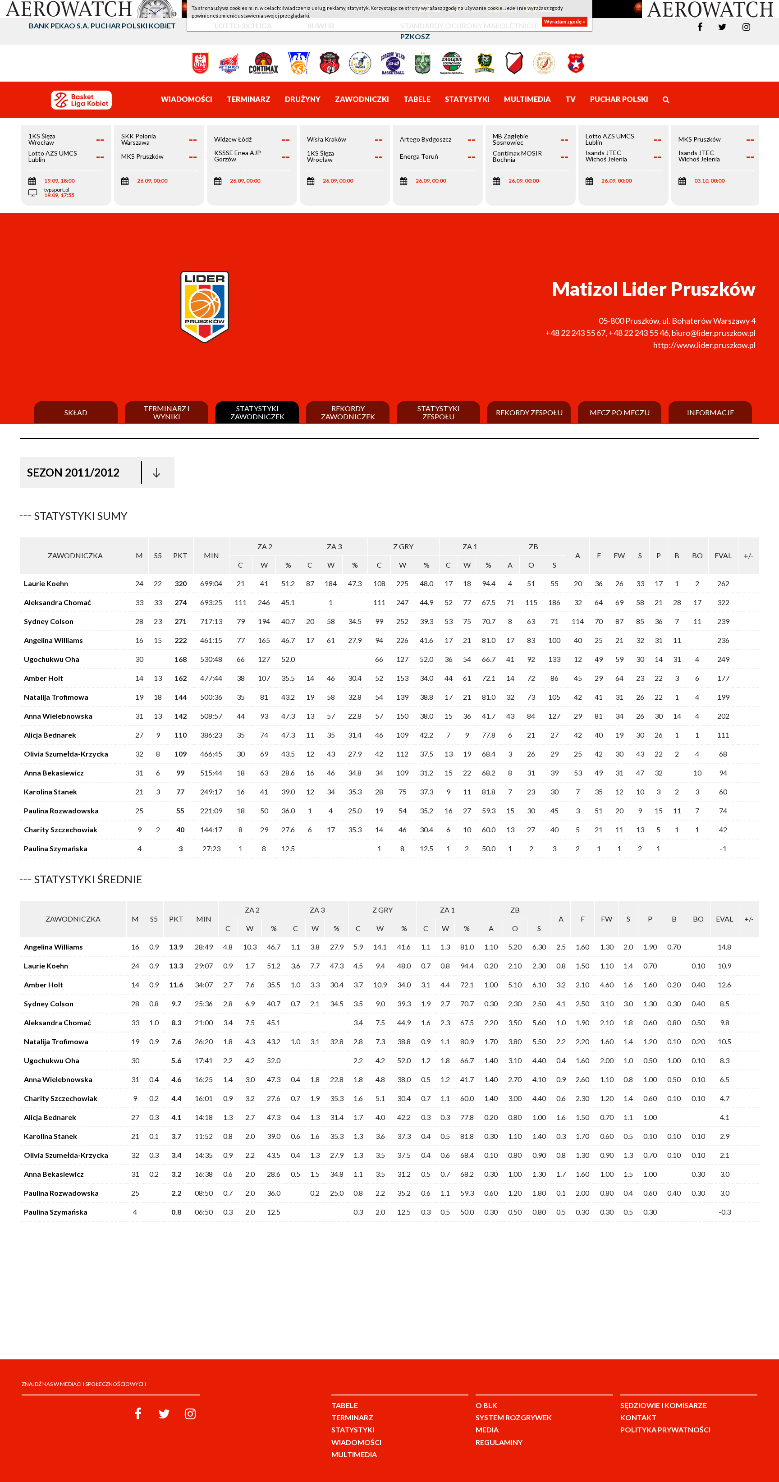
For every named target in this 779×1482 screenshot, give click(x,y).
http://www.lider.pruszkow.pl (704, 345)
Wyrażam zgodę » (564, 21)
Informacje (710, 412)
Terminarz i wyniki (166, 412)
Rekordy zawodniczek (348, 412)
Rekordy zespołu (529, 412)
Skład (75, 412)
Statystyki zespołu (438, 412)
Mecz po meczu (620, 412)
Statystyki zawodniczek (257, 412)
